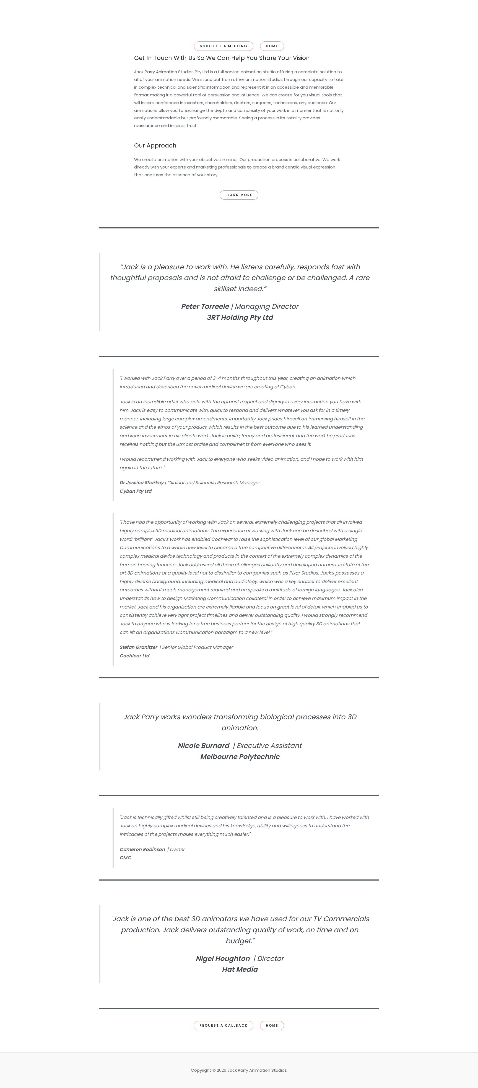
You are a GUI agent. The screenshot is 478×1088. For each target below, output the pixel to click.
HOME (272, 46)
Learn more (239, 195)
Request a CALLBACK (223, 1025)
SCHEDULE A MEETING (224, 46)
